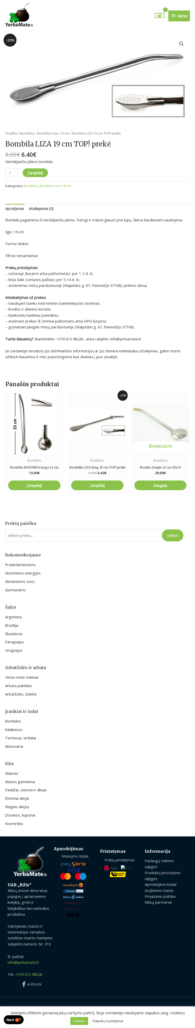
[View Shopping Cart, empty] (160, 15)
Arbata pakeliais (18, 685)
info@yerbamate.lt (23, 962)
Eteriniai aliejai (17, 798)
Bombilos (13, 721)
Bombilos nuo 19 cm (53, 133)
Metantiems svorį (20, 581)
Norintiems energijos (23, 573)
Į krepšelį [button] (34, 485)
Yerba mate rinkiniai (21, 677)
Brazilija (11, 625)
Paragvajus (14, 641)
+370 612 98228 (28, 974)
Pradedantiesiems (20, 564)
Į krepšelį (35, 172)
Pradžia (11, 133)
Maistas (11, 773)
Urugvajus (13, 650)
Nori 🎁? (13, 1019)
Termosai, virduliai (20, 737)
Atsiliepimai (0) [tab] (41, 208)
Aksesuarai (14, 746)
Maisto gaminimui (20, 781)
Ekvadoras (14, 633)
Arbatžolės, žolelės (21, 694)
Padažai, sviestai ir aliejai (25, 789)
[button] (181, 43)
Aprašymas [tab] (14, 208)
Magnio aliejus (17, 806)
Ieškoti (172, 535)
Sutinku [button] (79, 1021)
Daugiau (160, 485)
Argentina (13, 616)
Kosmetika (14, 823)
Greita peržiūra (34, 450)
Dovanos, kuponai (20, 815)
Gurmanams (15, 589)
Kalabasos (13, 729)
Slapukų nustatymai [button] (107, 1021)
